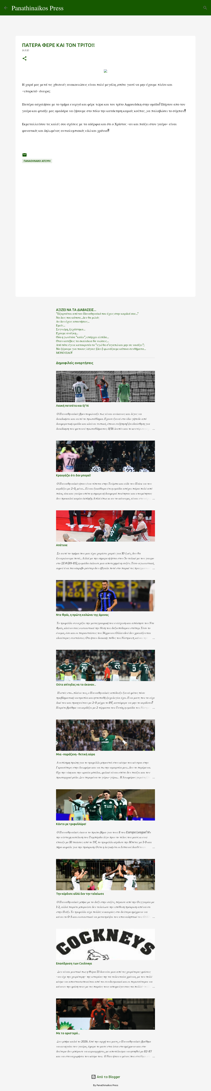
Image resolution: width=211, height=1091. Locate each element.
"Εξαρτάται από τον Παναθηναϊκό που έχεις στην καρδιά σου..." (97, 314)
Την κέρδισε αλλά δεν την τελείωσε (80, 893)
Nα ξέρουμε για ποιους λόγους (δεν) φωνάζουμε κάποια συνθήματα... (101, 349)
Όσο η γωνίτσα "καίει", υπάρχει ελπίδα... (82, 337)
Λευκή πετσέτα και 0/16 (72, 405)
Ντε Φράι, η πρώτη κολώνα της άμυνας (82, 614)
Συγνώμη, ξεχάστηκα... (70, 329)
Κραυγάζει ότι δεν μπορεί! (73, 475)
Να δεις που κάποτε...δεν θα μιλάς (77, 317)
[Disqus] (105, 238)
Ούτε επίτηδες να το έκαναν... (76, 684)
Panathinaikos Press (37, 7)
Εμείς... (60, 325)
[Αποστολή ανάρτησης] (24, 156)
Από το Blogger (108, 1077)
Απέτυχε (61, 545)
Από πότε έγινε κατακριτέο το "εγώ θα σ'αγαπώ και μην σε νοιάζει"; (100, 345)
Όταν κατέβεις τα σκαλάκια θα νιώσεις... (82, 341)
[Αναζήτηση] (69, 8)
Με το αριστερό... (68, 1033)
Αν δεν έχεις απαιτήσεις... (72, 321)
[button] (24, 59)
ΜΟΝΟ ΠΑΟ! (64, 353)
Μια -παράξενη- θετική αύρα (75, 754)
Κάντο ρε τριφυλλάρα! (71, 824)
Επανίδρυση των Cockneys (74, 963)
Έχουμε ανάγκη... (67, 333)
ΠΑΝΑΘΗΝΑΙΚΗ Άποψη (37, 161)
